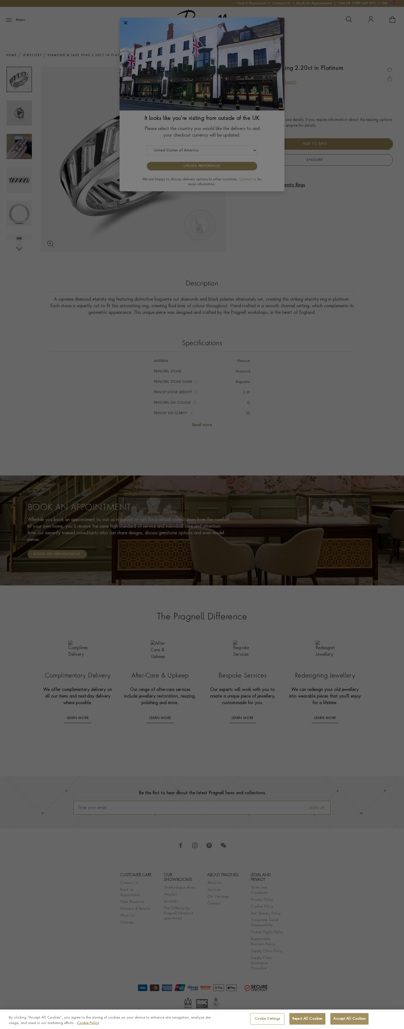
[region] (202, 1019)
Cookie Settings (267, 1018)
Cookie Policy (88, 1023)
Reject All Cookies (307, 1018)
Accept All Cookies (349, 1018)
